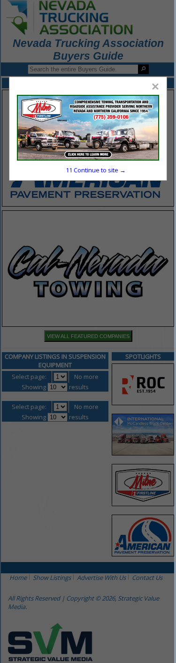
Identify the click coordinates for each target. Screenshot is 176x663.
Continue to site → (96, 170)
